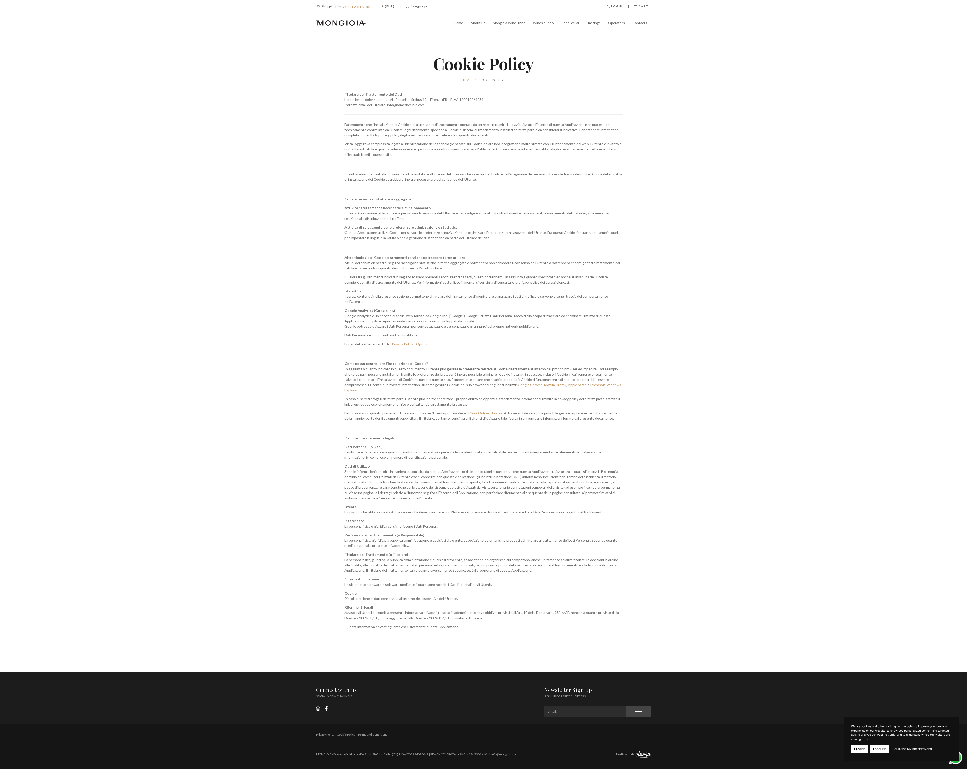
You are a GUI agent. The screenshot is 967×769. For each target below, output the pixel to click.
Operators (616, 23)
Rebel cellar (570, 23)
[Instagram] (318, 708)
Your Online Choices (486, 413)
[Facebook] (326, 708)
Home (458, 23)
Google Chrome (530, 385)
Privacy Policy (402, 344)
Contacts (639, 23)
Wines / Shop (543, 23)
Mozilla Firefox (555, 385)
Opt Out (423, 344)
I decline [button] (879, 749)
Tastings (594, 23)
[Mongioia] (341, 22)
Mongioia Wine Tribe (509, 23)
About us (478, 23)
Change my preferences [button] (913, 749)
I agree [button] (859, 749)
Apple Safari (577, 385)
